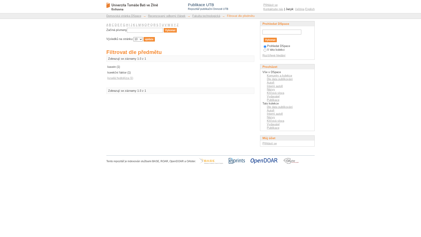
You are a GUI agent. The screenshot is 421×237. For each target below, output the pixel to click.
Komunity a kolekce (279, 75)
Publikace (273, 100)
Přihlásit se (270, 5)
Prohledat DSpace (278, 46)
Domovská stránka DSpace (123, 16)
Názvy (271, 89)
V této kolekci (276, 49)
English (310, 9)
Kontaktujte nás (273, 9)
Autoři (270, 82)
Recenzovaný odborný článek (167, 16)
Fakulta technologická (206, 16)
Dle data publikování (280, 79)
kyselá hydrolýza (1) (120, 78)
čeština (299, 9)
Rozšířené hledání (273, 55)
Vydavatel (273, 96)
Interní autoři (275, 86)
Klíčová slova (275, 93)
